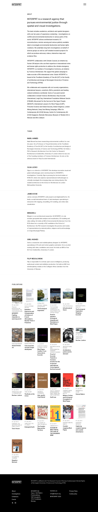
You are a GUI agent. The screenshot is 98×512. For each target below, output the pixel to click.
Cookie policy (73, 494)
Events (14, 499)
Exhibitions (15, 496)
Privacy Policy (73, 491)
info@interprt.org (55, 494)
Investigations (16, 494)
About (14, 491)
